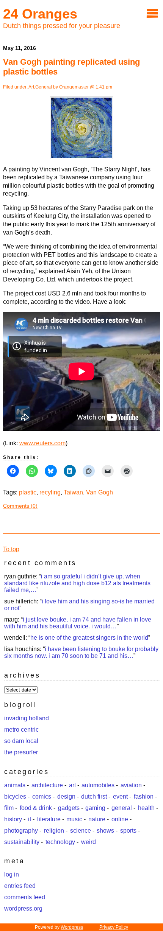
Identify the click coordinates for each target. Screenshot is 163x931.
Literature (49, 819)
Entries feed (20, 886)
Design (66, 796)
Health (146, 808)
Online (119, 819)
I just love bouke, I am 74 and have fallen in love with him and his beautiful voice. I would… (77, 622)
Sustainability (21, 842)
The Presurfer (21, 752)
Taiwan (73, 492)
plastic (27, 492)
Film (9, 808)
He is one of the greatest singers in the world (89, 637)
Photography (21, 830)
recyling (50, 492)
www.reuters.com (42, 443)
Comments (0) (20, 506)
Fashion (144, 796)
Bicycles (15, 796)
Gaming (95, 808)
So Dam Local (21, 741)
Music (74, 819)
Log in (11, 874)
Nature (96, 819)
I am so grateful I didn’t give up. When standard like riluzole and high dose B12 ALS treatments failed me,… (77, 583)
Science (80, 830)
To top (11, 549)
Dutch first (94, 796)
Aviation (131, 785)
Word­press (72, 927)
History (13, 819)
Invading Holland (26, 718)
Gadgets (69, 808)
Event (120, 796)
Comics (41, 796)
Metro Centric (21, 729)
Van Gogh (99, 492)
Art (31, 87)
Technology (60, 842)
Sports (128, 830)
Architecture (47, 785)
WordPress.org (23, 908)
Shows (105, 830)
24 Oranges (40, 14)
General (43, 87)
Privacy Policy (113, 927)
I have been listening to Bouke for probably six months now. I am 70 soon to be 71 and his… (81, 652)
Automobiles (98, 785)
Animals (14, 785)
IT (29, 819)
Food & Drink (36, 808)
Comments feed (24, 897)
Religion (54, 830)
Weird (88, 842)
